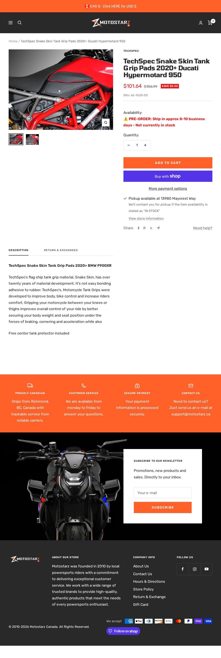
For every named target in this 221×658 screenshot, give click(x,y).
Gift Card (140, 604)
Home (13, 41)
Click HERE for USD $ (119, 6)
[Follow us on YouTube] (206, 569)
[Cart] (210, 22)
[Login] (201, 23)
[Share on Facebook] (138, 228)
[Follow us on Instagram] (194, 569)
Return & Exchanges (61, 250)
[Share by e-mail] (158, 228)
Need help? (202, 228)
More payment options (168, 188)
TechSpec (131, 50)
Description (18, 250)
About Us (141, 566)
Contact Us (142, 574)
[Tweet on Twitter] (151, 228)
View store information (146, 218)
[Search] (20, 23)
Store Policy (143, 589)
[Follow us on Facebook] (183, 569)
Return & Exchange (149, 597)
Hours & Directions (149, 581)
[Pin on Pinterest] (144, 228)
